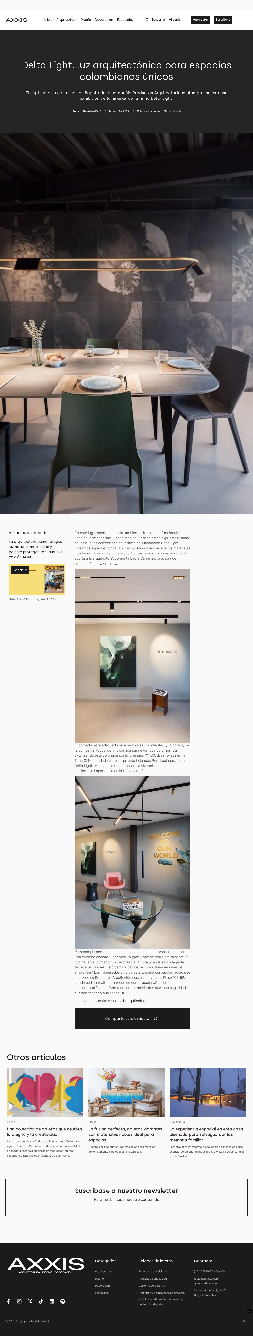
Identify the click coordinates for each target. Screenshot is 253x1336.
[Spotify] (65, 1304)
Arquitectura (66, 20)
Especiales (125, 20)
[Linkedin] (54, 1304)
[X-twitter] (33, 1304)
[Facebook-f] (11, 1304)
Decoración (104, 20)
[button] (155, 1018)
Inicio (48, 20)
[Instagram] (22, 1304)
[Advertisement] (226, 589)
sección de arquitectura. (127, 1001)
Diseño (85, 20)
